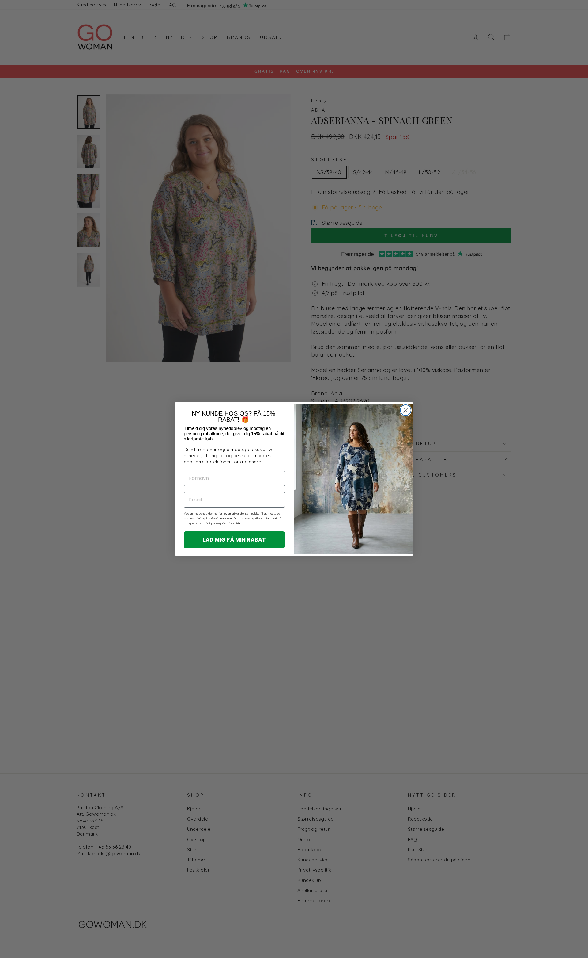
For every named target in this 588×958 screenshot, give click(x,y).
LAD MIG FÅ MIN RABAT (234, 539)
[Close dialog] (405, 410)
